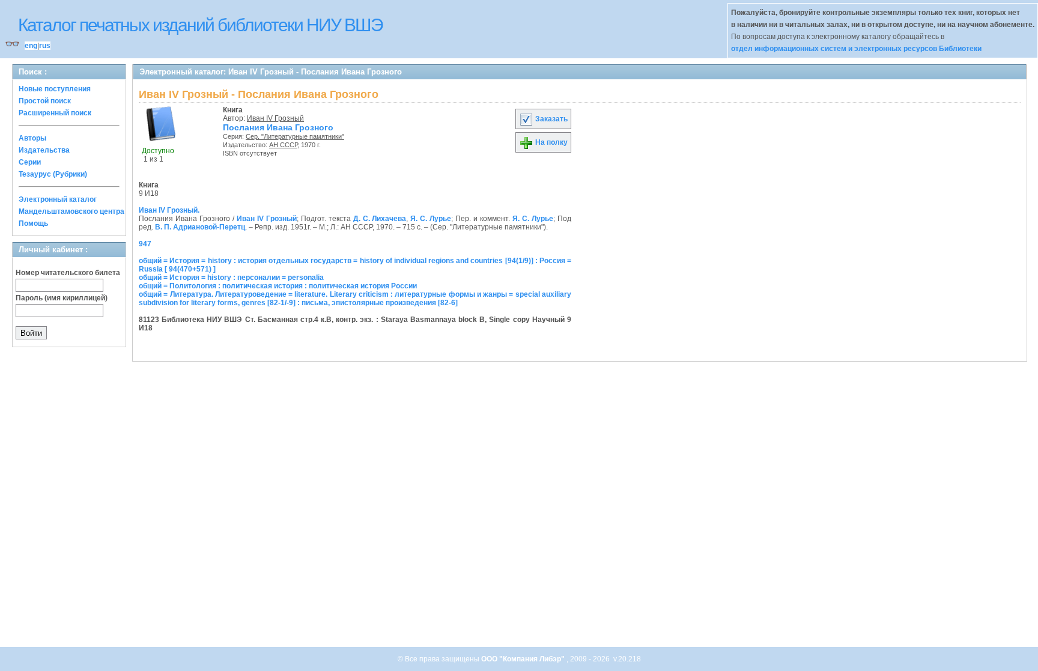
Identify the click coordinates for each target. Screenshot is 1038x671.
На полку (550, 142)
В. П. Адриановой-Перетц (200, 227)
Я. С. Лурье (430, 218)
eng (31, 45)
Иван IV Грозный (275, 118)
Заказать (550, 119)
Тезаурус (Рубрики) (53, 174)
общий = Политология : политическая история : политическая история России (278, 286)
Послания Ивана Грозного (278, 127)
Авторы (32, 138)
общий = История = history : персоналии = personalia (231, 277)
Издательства (44, 150)
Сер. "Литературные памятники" (295, 136)
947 (145, 244)
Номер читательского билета (68, 273)
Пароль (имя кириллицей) (62, 298)
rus (44, 45)
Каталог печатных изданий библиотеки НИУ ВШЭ (200, 25)
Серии (30, 162)
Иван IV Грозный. (169, 210)
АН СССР (283, 144)
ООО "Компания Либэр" (523, 659)
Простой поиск (45, 101)
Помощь (33, 223)
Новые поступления (55, 89)
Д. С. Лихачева (380, 218)
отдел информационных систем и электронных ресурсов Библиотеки (856, 48)
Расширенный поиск (55, 113)
